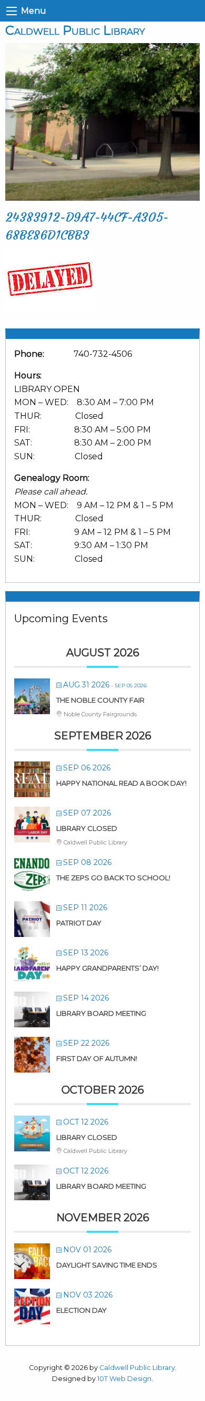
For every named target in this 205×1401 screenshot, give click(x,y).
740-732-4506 (103, 354)
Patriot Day (78, 923)
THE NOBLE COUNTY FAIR (100, 700)
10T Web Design (124, 1379)
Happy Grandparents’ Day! (107, 968)
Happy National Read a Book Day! (121, 783)
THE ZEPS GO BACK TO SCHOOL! (113, 877)
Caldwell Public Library (75, 30)
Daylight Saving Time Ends (106, 1265)
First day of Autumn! (96, 1058)
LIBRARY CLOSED (86, 828)
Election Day (81, 1310)
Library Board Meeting (101, 1013)
